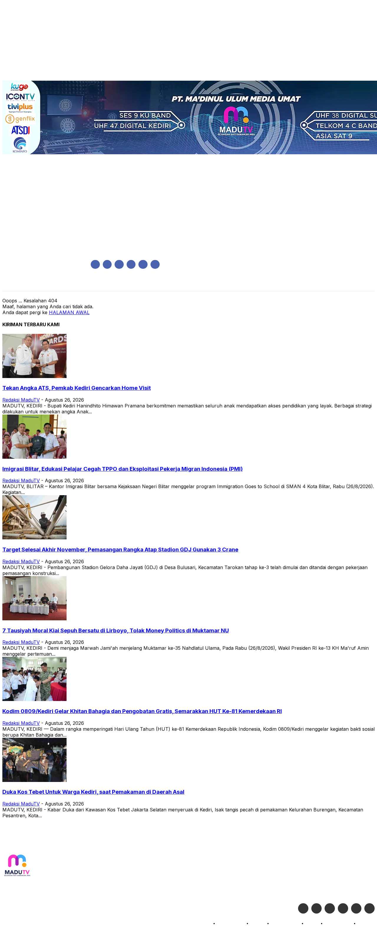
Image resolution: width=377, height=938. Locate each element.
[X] (143, 264)
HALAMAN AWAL (69, 312)
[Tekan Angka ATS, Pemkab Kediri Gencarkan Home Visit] (34, 376)
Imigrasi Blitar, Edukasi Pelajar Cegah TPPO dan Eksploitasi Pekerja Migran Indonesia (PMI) (122, 468)
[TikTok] (131, 264)
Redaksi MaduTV (21, 400)
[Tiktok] (356, 908)
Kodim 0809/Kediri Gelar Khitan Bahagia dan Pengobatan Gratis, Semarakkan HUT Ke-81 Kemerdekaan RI (142, 711)
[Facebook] (95, 264)
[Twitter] (316, 908)
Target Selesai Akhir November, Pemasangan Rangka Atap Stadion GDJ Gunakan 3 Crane (120, 549)
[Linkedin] (119, 264)
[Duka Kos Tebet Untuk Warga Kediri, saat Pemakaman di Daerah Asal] (34, 780)
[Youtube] (155, 264)
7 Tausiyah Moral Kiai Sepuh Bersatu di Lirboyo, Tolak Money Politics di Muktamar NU (115, 630)
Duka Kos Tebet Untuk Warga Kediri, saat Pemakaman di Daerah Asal (93, 791)
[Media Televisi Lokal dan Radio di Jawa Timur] (17, 866)
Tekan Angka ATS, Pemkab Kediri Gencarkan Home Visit (76, 388)
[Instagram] (107, 264)
